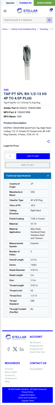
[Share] (48, 141)
